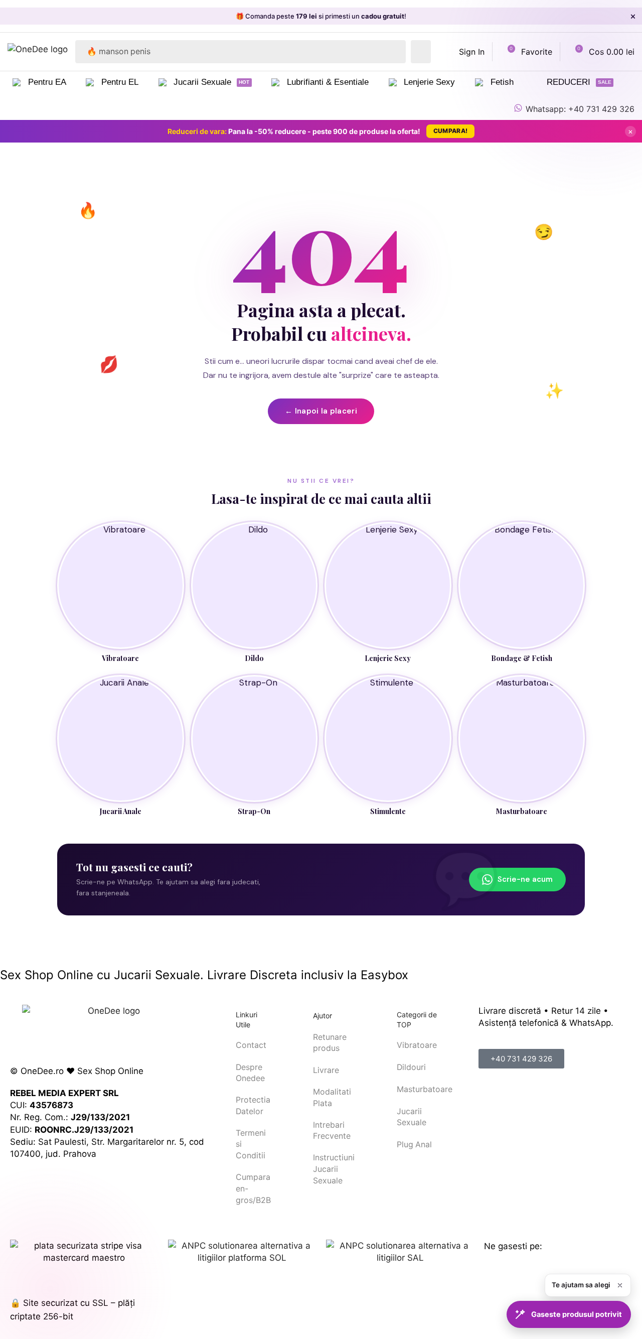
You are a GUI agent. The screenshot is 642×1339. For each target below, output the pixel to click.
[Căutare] (421, 51)
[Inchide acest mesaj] (619, 1285)
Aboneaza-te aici (412, 16)
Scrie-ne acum (525, 879)
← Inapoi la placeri (321, 411)
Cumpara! (450, 131)
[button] (464, 51)
